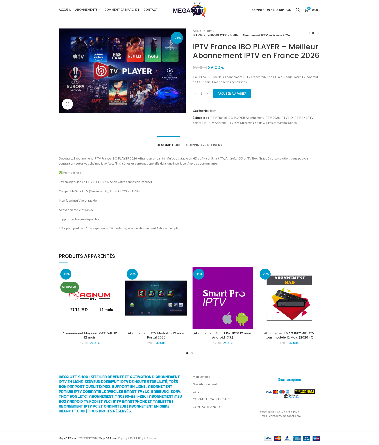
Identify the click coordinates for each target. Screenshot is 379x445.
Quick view (117, 284)
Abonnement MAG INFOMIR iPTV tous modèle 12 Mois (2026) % (289, 335)
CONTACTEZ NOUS (207, 407)
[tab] (168, 142)
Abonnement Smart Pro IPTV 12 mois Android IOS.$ (223, 335)
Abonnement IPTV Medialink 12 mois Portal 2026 (156, 335)
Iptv (209, 30)
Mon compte (201, 376)
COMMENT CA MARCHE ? (211, 399)
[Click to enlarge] (67, 104)
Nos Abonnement (205, 384)
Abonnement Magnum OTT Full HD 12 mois (90, 335)
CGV (196, 392)
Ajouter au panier (232, 93)
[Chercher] (297, 9)
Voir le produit (117, 274)
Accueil (198, 30)
